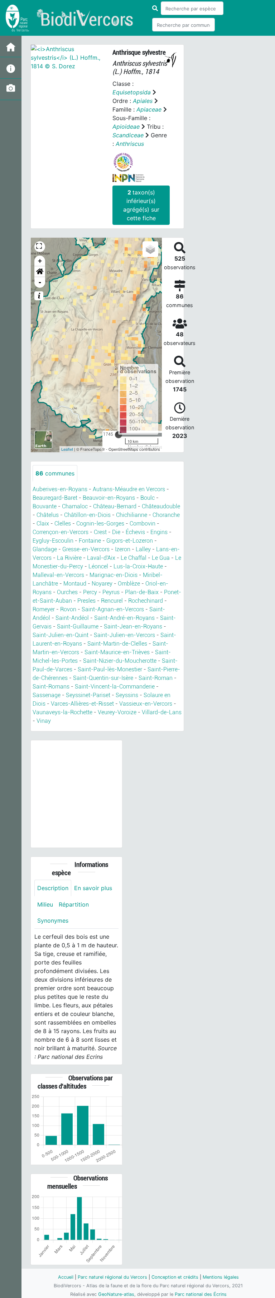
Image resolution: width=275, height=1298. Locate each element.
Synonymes (52, 920)
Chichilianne (131, 515)
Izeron (122, 549)
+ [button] (40, 261)
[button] (39, 271)
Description (52, 888)
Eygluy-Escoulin (53, 540)
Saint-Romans (51, 686)
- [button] (40, 282)
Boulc (147, 497)
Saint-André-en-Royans (124, 618)
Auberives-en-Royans (60, 489)
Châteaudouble (161, 506)
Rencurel (112, 600)
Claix (43, 523)
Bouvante (45, 506)
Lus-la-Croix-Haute (138, 566)
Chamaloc (75, 506)
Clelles (62, 523)
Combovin (142, 523)
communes (54, 473)
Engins (159, 532)
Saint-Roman (156, 678)
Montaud (74, 583)
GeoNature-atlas (116, 1294)
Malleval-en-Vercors (58, 575)
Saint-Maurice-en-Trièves (117, 652)
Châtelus (48, 515)
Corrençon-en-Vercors (60, 532)
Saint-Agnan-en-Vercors (113, 609)
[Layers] (150, 249)
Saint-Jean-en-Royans (133, 626)
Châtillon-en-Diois (87, 515)
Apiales (143, 100)
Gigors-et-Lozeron (129, 540)
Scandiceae (128, 135)
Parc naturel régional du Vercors (112, 1277)
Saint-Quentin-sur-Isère (103, 678)
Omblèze (129, 583)
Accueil (65, 1277)
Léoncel (98, 566)
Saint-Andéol (72, 618)
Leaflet (67, 449)
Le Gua (161, 557)
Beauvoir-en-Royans (109, 497)
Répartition (74, 904)
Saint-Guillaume (77, 626)
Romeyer (44, 609)
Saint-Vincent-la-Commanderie (115, 686)
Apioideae (126, 126)
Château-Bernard (114, 506)
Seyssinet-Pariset (88, 695)
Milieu (45, 904)
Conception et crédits (174, 1277)
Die (116, 532)
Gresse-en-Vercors (86, 549)
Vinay (44, 720)
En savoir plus (93, 888)
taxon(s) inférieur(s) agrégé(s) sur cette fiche (141, 205)
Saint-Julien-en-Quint (60, 635)
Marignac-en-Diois (114, 575)
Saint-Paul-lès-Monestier (110, 669)
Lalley (143, 549)
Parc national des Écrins (201, 1294)
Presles (86, 600)
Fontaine (90, 540)
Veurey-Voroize (117, 712)
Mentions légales (221, 1277)
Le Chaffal (133, 557)
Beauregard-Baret (55, 497)
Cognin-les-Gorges (100, 523)
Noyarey (102, 583)
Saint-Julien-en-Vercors (124, 635)
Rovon (68, 609)
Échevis (135, 532)
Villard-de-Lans (162, 712)
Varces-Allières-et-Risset (82, 703)
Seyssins (127, 695)
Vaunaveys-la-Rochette (62, 712)
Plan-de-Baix (142, 592)
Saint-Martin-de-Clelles (117, 643)
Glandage (45, 549)
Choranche (166, 515)
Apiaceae (148, 109)
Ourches (67, 592)
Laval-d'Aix (101, 557)
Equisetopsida (131, 92)
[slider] (118, 434)
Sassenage (47, 695)
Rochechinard (145, 600)
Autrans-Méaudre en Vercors (129, 489)
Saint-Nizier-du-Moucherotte (119, 660)
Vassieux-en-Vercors (145, 703)
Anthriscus (130, 143)
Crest (100, 532)
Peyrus (111, 592)
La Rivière (69, 557)
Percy (90, 592)
